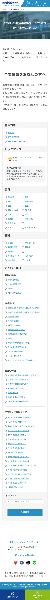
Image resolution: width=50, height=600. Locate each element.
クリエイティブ (13, 256)
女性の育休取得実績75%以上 (18, 342)
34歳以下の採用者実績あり (18, 379)
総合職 (10, 243)
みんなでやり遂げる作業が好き (19, 417)
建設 (26, 214)
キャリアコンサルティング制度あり (21, 360)
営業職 (27, 247)
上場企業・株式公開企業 (16, 397)
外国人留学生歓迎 (14, 293)
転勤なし (11, 338)
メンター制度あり (14, 356)
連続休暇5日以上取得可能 (17, 334)
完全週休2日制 (13, 316)
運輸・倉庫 (11, 223)
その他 (27, 260)
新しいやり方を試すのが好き (18, 430)
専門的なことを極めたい (17, 452)
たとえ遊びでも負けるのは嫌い (19, 461)
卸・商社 (28, 210)
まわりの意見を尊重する (17, 435)
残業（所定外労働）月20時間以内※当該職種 (24, 308)
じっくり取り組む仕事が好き (18, 478)
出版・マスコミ (13, 210)
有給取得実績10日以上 (16, 329)
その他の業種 (30, 227)
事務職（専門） (13, 247)
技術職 (10, 251)
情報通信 (11, 197)
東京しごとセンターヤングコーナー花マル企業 (28, 159)
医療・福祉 (29, 218)
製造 (26, 197)
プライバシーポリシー (37, 576)
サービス (28, 223)
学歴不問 (11, 288)
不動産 (10, 218)
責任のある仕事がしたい (17, 443)
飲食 (9, 214)
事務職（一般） (30, 243)
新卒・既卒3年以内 (14, 137)
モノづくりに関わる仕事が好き (19, 474)
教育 (9, 227)
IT (26, 251)
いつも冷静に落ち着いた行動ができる (22, 465)
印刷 (26, 205)
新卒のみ (11, 132)
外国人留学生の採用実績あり (18, 401)
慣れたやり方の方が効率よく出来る (21, 426)
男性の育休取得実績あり (17, 347)
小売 (9, 201)
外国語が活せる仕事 (15, 487)
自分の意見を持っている (17, 439)
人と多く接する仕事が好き (18, 470)
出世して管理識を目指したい (18, 456)
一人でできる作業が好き (17, 422)
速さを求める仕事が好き (17, 483)
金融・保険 (29, 201)
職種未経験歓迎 (13, 280)
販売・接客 (29, 256)
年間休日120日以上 (15, 325)
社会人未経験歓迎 (14, 284)
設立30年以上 (13, 392)
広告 (9, 205)
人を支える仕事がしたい (17, 448)
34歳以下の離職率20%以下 (18, 384)
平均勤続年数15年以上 (16, 388)
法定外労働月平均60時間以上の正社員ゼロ (24, 375)
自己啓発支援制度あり (16, 351)
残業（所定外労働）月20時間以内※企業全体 (24, 312)
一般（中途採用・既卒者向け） (18, 141)
